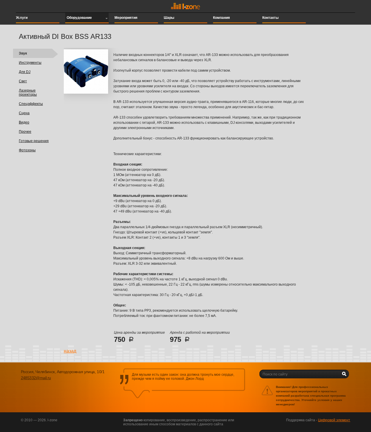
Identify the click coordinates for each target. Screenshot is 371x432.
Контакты (270, 18)
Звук (23, 53)
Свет (23, 81)
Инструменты (30, 63)
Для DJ (24, 72)
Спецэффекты (31, 104)
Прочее (25, 132)
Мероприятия (125, 18)
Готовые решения (34, 141)
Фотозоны (27, 150)
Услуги (22, 18)
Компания (221, 18)
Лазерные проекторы (28, 92)
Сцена (24, 113)
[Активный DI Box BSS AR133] (86, 92)
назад (70, 350)
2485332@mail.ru (36, 377)
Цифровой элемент (334, 420)
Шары (169, 18)
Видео (24, 122)
